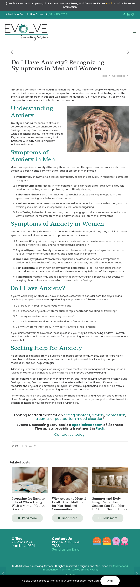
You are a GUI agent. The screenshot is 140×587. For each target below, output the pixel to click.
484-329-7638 (66, 544)
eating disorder (77, 415)
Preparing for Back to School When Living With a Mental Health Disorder (28, 504)
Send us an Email (66, 549)
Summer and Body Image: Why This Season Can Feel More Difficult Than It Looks (109, 504)
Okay (110, 581)
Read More (93, 580)
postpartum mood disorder (78, 418)
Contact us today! (70, 434)
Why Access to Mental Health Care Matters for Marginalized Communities (69, 504)
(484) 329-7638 (57, 14)
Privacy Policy (90, 569)
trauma (42, 418)
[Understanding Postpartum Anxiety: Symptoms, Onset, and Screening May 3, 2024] (3, 573)
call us (119, 3)
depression (115, 415)
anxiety (98, 415)
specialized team (87, 424)
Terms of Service (70, 569)
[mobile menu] (134, 31)
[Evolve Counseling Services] (26, 31)
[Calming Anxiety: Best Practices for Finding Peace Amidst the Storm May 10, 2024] (137, 573)
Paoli (100, 428)
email (109, 3)
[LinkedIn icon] (128, 14)
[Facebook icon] (124, 14)
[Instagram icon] (132, 14)
